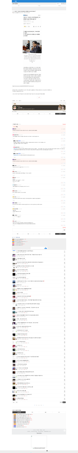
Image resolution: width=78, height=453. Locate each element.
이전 (39, 113)
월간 (45, 412)
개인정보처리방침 (34, 431)
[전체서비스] (65, 1)
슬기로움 (14, 12)
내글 (18, 5)
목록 (17, 113)
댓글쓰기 (60, 113)
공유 (61, 100)
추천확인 (13, 100)
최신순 (20, 124)
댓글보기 (60, 233)
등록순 (17, 124)
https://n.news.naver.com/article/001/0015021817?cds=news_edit (22, 86)
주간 (32, 412)
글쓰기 (65, 3)
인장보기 (15, 111)
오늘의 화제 (19, 412)
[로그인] (63, 1)
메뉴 (13, 111)
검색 (61, 402)
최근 (13, 402)
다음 (49, 113)
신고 (16, 100)
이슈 (59, 412)
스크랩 (64, 100)
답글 (13, 132)
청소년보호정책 (40, 431)
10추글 (59, 5)
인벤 (16, 1)
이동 (16, 132)
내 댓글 (39, 5)
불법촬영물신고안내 (47, 431)
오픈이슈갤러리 (15, 3)
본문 (28, 113)
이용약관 (28, 431)
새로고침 (64, 124)
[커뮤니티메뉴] (13, 1)
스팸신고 (20, 100)
